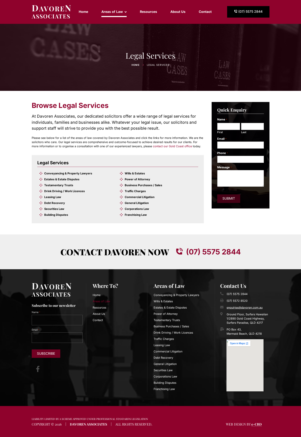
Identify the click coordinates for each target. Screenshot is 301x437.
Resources (148, 12)
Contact (205, 12)
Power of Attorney (137, 179)
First (220, 132)
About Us (178, 12)
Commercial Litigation (140, 197)
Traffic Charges (135, 191)
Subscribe (46, 354)
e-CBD (256, 424)
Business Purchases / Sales (143, 185)
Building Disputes (56, 214)
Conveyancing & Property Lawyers (68, 173)
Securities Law (54, 209)
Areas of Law (112, 12)
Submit (228, 198)
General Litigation (137, 203)
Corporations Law (137, 209)
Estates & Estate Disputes (61, 179)
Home (83, 12)
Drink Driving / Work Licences (64, 191)
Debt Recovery (54, 203)
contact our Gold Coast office (172, 146)
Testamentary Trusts (58, 185)
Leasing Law (52, 197)
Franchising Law (136, 214)
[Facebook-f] (38, 369)
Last (243, 132)
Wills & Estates (135, 173)
